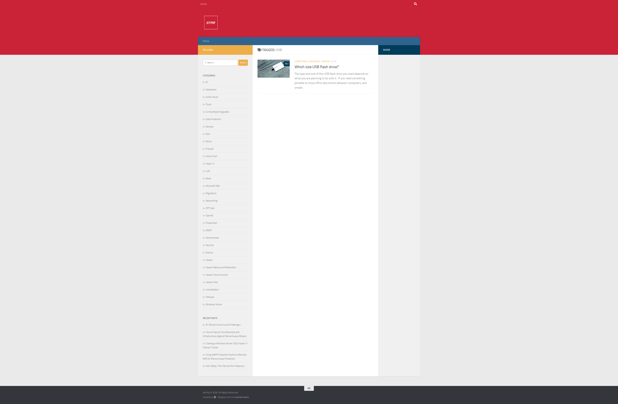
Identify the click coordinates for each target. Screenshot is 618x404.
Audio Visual (212, 97)
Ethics (209, 141)
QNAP (209, 230)
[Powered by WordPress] (215, 397)
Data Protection (213, 119)
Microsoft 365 (213, 185)
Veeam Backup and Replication (221, 267)
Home (203, 3)
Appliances (211, 89)
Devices (326, 61)
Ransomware (212, 237)
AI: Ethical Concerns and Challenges (223, 324)
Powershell (211, 222)
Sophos (209, 252)
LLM (208, 171)
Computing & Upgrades (307, 61)
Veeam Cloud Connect (217, 274)
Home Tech (211, 156)
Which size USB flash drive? (317, 67)
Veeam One (212, 282)
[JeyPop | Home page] (211, 22)
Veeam (209, 260)
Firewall (209, 148)
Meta (208, 178)
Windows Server (214, 304)
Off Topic (210, 208)
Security (210, 245)
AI (207, 82)
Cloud (208, 104)
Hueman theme (242, 397)
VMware (210, 297)
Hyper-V (210, 163)
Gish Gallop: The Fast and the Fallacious (225, 366)
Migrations (211, 193)
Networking (211, 200)
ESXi (208, 134)
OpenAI (209, 215)
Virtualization (212, 289)
